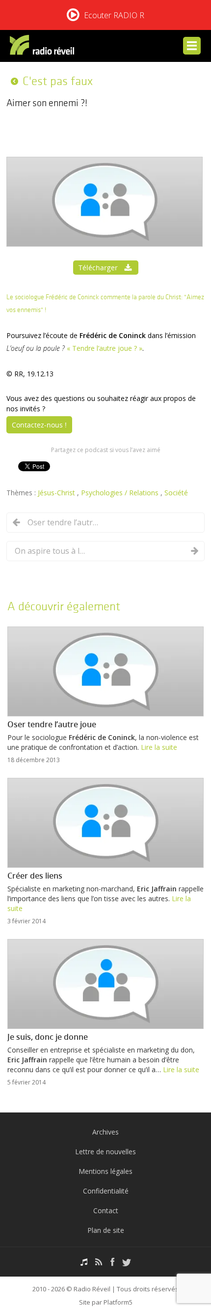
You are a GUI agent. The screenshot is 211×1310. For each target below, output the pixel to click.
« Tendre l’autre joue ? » (104, 348)
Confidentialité (106, 1191)
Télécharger (98, 267)
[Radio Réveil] (43, 47)
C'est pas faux (58, 81)
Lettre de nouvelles (105, 1151)
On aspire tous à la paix (51, 550)
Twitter (126, 1262)
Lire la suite (159, 747)
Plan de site (105, 1230)
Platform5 (118, 1302)
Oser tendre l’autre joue (64, 522)
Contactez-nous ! (39, 424)
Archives (105, 1132)
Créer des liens (34, 875)
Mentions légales (105, 1171)
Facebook (112, 1262)
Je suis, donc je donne (47, 1036)
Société (176, 492)
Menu (192, 46)
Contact (105, 1210)
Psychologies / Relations (120, 492)
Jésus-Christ (57, 492)
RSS (99, 1262)
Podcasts (83, 1262)
